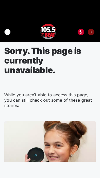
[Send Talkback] (81, 32)
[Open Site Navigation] (7, 32)
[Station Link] (48, 32)
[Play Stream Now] (91, 32)
